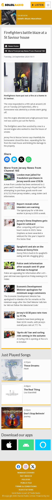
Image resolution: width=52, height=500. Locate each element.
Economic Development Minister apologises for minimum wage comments (31, 289)
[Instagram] (26, 467)
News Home (13, 46)
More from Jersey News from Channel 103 (26, 51)
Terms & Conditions (26, 486)
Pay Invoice (26, 476)
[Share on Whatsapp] (28, 159)
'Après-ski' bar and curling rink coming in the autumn (31, 334)
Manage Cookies (26, 472)
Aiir (48, 496)
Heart (26, 368)
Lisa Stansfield (30, 392)
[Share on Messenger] (14, 159)
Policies (26, 479)
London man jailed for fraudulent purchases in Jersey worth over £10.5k (30, 178)
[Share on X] (21, 159)
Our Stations (26, 489)
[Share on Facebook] (7, 159)
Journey (27, 416)
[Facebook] (18, 467)
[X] (33, 467)
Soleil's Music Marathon (29, 18)
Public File (26, 483)
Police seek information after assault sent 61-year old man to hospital (31, 266)
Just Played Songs (16, 354)
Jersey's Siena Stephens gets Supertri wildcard (32, 222)
